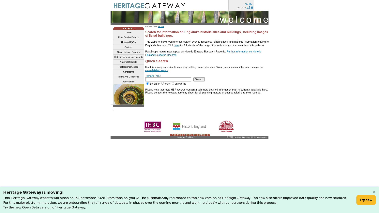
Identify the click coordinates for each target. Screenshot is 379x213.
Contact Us (128, 72)
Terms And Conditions (128, 77)
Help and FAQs (128, 42)
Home (161, 26)
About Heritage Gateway (128, 52)
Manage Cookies (185, 137)
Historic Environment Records (128, 57)
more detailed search (156, 70)
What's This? (153, 76)
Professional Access (128, 67)
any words (180, 83)
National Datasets (128, 62)
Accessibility (128, 81)
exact (167, 83)
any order (154, 83)
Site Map (249, 4)
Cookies (128, 47)
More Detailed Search (128, 37)
